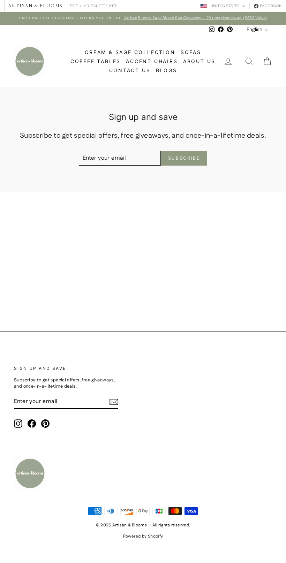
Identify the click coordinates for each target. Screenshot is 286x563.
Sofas (191, 52)
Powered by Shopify (143, 536)
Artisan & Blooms (35, 6)
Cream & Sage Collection (130, 52)
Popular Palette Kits (93, 5)
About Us (199, 61)
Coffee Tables (95, 61)
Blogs (166, 70)
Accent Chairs (152, 61)
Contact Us (130, 70)
